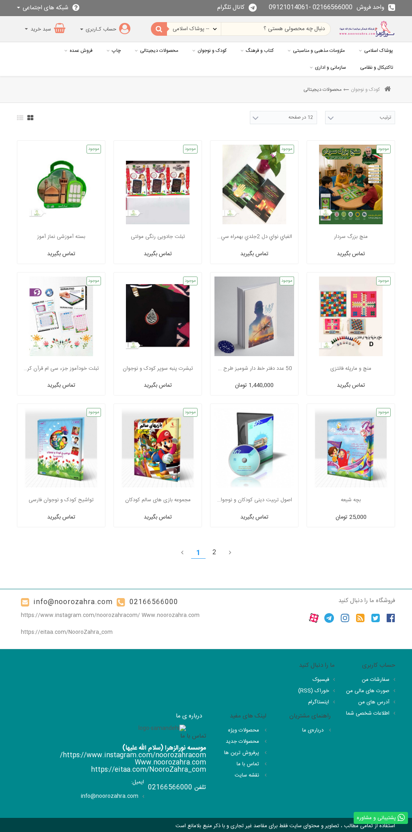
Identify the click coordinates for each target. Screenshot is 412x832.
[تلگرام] (329, 618)
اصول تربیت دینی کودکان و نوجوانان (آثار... (254, 500)
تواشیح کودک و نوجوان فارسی (61, 500)
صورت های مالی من (367, 691)
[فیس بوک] (391, 618)
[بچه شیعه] (350, 447)
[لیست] (20, 118)
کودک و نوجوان (212, 51)
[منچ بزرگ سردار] (350, 184)
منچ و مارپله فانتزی (350, 368)
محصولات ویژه (244, 730)
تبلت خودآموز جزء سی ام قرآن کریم (61, 368)
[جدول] (30, 118)
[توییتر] (375, 618)
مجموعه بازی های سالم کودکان (158, 500)
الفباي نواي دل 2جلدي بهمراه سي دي (254, 236)
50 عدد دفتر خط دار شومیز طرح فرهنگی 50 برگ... (254, 368)
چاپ (116, 51)
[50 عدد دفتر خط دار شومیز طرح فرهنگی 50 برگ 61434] (254, 316)
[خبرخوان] (360, 618)
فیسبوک (321, 679)
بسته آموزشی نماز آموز (61, 236)
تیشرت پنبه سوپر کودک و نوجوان (158, 368)
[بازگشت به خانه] (387, 90)
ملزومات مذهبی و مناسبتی (319, 51)
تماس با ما (249, 764)
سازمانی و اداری (330, 68)
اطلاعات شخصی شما (367, 713)
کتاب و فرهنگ (260, 51)
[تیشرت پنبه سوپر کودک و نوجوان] (157, 316)
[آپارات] (314, 618)
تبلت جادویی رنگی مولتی (158, 236)
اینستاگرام (318, 702)
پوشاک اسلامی (378, 51)
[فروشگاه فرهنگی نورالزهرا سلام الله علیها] (367, 29)
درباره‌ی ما (313, 730)
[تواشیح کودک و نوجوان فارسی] (61, 447)
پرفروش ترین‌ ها (242, 752)
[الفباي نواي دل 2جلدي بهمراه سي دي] (254, 184)
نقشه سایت (248, 775)
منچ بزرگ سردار (351, 236)
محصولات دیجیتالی (159, 51)
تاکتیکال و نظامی (376, 68)
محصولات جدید (243, 741)
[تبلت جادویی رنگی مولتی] (157, 184)
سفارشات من (375, 679)
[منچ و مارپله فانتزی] (350, 316)
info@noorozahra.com (73, 602)
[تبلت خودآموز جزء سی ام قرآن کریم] (61, 316)
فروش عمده (81, 51)
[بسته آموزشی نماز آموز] (61, 184)
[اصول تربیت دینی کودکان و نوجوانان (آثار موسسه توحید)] (254, 447)
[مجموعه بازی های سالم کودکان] (157, 447)
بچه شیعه (351, 500)
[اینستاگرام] (345, 618)
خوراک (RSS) (313, 691)
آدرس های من (373, 702)
